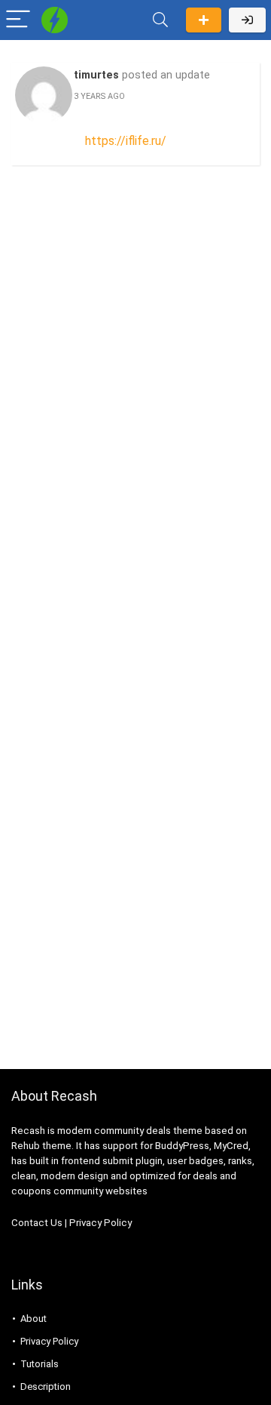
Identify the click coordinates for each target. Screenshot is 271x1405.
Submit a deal (203, 20)
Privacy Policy (100, 1222)
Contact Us (36, 1222)
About (33, 1318)
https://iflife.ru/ (125, 141)
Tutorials (39, 1364)
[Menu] (18, 20)
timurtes (96, 75)
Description (45, 1386)
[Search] (160, 20)
